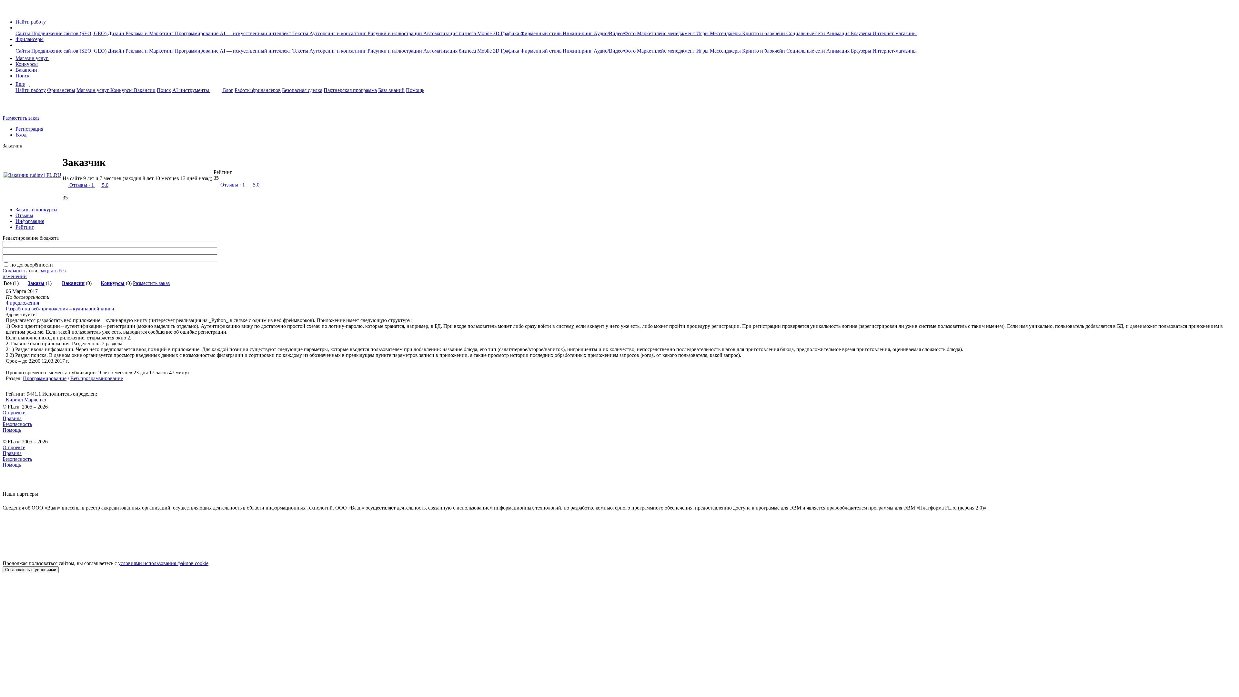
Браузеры (861, 33)
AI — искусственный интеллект (256, 33)
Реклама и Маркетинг (150, 33)
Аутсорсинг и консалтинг (338, 33)
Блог (228, 90)
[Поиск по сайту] (20, 107)
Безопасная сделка (302, 90)
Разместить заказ (21, 118)
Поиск (22, 75)
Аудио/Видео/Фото (615, 33)
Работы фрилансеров (258, 90)
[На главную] (9, 11)
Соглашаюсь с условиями (30, 569)
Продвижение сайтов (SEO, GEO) (69, 33)
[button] (17, 27)
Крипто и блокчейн (764, 33)
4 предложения (22, 303)
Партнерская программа (350, 90)
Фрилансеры (29, 39)
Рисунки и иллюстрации (395, 33)
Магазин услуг (32, 58)
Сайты (23, 33)
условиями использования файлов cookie (163, 563)
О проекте (14, 412)
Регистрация (29, 129)
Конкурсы (26, 64)
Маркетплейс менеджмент (666, 33)
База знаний (391, 90)
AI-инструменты (191, 90)
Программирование (197, 33)
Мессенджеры (726, 33)
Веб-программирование (96, 378)
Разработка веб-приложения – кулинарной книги (60, 308)
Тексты (300, 33)
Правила (12, 418)
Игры (703, 33)
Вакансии (26, 70)
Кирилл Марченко (26, 399)
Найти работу (30, 22)
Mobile (485, 33)
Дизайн (117, 33)
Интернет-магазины (894, 33)
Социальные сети (806, 33)
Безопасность (17, 424)
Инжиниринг (578, 33)
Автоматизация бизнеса (450, 33)
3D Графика (506, 33)
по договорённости (31, 265)
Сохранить (14, 270)
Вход (20, 134)
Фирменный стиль (541, 33)
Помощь (415, 90)
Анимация (838, 33)
